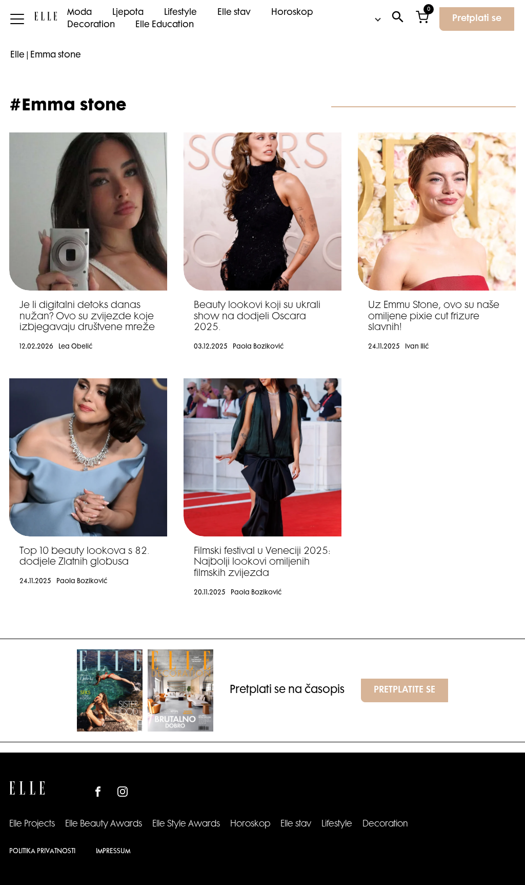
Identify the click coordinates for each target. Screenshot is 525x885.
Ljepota (128, 13)
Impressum (113, 852)
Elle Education (164, 25)
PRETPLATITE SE (404, 690)
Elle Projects (32, 824)
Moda (79, 13)
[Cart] (422, 19)
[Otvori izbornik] (17, 19)
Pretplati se (476, 19)
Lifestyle (180, 13)
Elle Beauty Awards (103, 824)
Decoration (91, 25)
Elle (17, 55)
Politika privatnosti (42, 852)
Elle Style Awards (186, 824)
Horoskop (292, 13)
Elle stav (234, 13)
